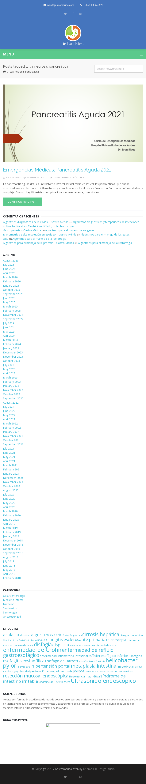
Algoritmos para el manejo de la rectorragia (39, 238)
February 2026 (12, 281)
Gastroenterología (65, 177)
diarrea (18, 645)
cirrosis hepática (100, 634)
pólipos (78, 671)
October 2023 (11, 361)
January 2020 (11, 519)
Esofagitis (135, 656)
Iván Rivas (15, 177)
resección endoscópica (120, 671)
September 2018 (13, 553)
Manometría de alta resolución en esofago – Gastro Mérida (39, 234)
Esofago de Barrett (61, 660)
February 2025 (12, 310)
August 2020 (10, 490)
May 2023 (9, 369)
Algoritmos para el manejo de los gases (69, 230)
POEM (50, 671)
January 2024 (11, 348)
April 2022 (9, 419)
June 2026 (9, 269)
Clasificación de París (13, 640)
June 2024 (9, 327)
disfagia (43, 644)
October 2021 (11, 440)
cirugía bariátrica (131, 635)
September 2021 (13, 444)
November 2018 (13, 544)
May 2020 (9, 503)
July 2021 (8, 448)
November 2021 (13, 436)
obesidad (24, 671)
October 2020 (11, 486)
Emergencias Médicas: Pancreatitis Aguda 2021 (57, 170)
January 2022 (11, 432)
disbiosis (28, 645)
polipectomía (63, 671)
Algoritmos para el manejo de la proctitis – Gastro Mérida (38, 243)
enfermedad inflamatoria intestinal (64, 656)
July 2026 (8, 264)
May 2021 (9, 457)
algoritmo (25, 635)
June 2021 (9, 452)
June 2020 (9, 498)
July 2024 (8, 323)
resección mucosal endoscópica (35, 676)
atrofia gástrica (73, 635)
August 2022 (10, 402)
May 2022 (9, 415)
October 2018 (11, 549)
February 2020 (12, 515)
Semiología (10, 612)
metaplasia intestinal (94, 665)
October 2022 (11, 394)
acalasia (11, 635)
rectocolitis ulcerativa (95, 671)
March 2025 (10, 306)
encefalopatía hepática (81, 645)
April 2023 (9, 373)
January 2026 (11, 285)
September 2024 (13, 319)
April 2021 (9, 461)
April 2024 (9, 335)
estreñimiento (87, 661)
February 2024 (12, 344)
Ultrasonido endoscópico (103, 680)
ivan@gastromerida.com (60, 5)
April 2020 (9, 507)
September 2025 (13, 294)
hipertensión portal (51, 666)
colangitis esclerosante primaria (75, 639)
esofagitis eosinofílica (23, 660)
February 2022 (12, 427)
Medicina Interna (13, 600)
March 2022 (10, 423)
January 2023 (11, 386)
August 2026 (10, 260)
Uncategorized (12, 616)
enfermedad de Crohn (32, 650)
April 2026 (9, 273)
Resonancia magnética (84, 676)
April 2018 (9, 574)
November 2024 (13, 315)
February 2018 (12, 578)
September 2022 (13, 398)
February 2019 (12, 532)
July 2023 (8, 365)
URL (5, 238)
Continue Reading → (23, 201)
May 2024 (9, 331)
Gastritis (100, 661)
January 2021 (11, 473)
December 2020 (13, 478)
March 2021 (10, 465)
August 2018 (10, 557)
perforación (38, 671)
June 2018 (9, 565)
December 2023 (13, 352)
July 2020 (8, 494)
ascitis (58, 634)
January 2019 (11, 536)
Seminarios (10, 608)
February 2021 (12, 469)
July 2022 (8, 407)
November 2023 (13, 356)
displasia (60, 644)
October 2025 (11, 290)
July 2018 (8, 561)
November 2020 (13, 482)
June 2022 (9, 411)
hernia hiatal (24, 666)
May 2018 (9, 569)
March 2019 (10, 528)
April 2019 (9, 524)
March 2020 (10, 511)
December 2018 (13, 540)
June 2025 (9, 298)
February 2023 (12, 381)
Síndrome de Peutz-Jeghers (54, 682)
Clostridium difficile (34, 640)
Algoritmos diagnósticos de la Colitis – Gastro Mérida (35, 222)
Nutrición (8, 604)
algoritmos (42, 635)
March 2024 (10, 340)
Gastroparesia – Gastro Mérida (22, 230)
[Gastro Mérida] (73, 35)
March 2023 (10, 377)
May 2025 (9, 302)
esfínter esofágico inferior (108, 655)
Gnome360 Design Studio (99, 769)
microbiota (125, 666)
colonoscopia (116, 639)
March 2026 (10, 277)
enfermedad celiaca (104, 645)
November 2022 (13, 390)
